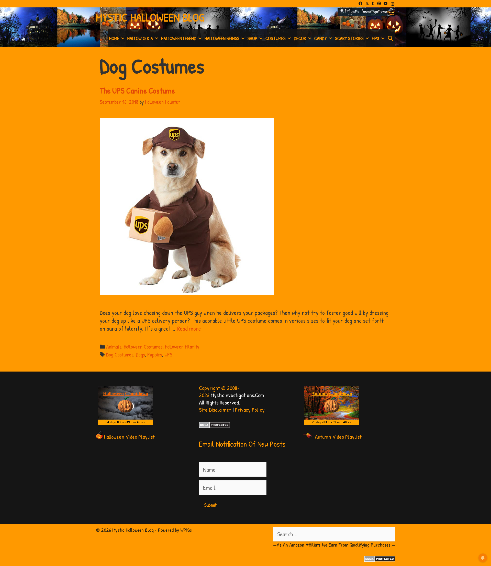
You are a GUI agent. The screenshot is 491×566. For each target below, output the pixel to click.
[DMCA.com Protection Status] (214, 426)
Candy (320, 38)
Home (114, 38)
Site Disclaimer (215, 409)
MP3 (375, 38)
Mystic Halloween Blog (150, 17)
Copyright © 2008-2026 (219, 391)
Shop (252, 38)
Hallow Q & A (140, 38)
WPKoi (186, 529)
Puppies (154, 354)
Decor (300, 38)
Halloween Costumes (143, 346)
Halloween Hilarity (182, 346)
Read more (189, 328)
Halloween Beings (222, 38)
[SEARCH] (390, 38)
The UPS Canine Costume (137, 90)
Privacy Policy (250, 409)
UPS (168, 354)
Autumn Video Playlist (338, 437)
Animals (113, 346)
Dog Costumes (119, 354)
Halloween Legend (178, 38)
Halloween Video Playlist (129, 437)
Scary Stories (349, 38)
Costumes (275, 38)
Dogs (140, 354)
